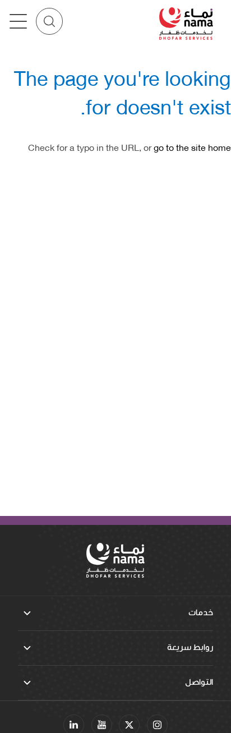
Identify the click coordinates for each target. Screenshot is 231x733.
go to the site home (192, 147)
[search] (49, 21)
